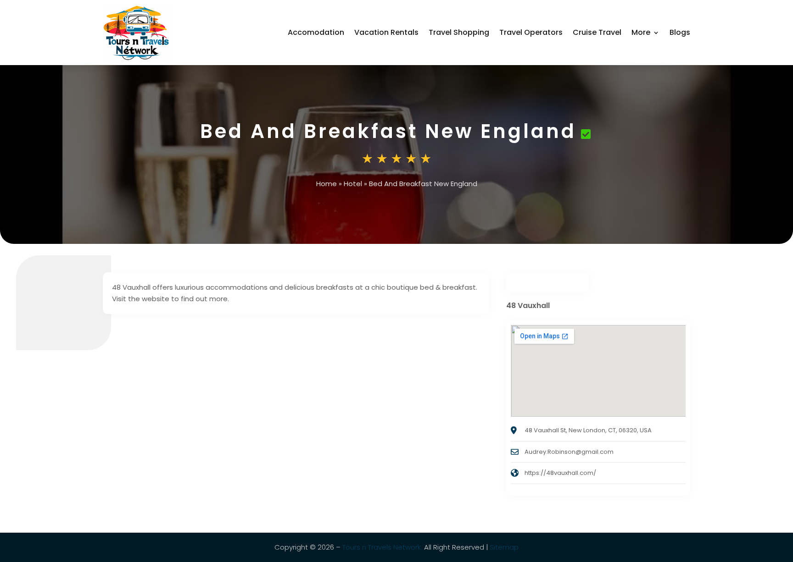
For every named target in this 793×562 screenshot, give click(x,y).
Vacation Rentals (386, 32)
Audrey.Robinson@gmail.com (569, 451)
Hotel (353, 183)
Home (326, 183)
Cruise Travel (597, 32)
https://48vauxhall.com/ (560, 472)
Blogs (680, 32)
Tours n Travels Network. (382, 547)
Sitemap (504, 547)
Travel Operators (531, 32)
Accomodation (316, 32)
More (640, 32)
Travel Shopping (459, 32)
